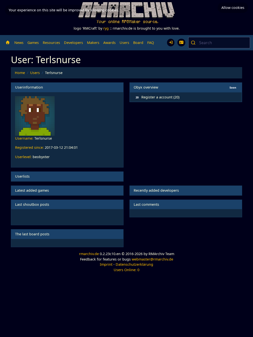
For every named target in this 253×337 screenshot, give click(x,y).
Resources (51, 42)
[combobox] (219, 42)
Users (124, 42)
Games (33, 42)
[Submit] (194, 42)
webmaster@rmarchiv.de (152, 259)
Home (20, 72)
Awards (109, 42)
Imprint (106, 264)
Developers (73, 42)
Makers (93, 42)
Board (138, 42)
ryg (106, 28)
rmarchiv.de (89, 253)
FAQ (150, 42)
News (18, 42)
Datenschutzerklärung (134, 264)
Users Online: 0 (126, 269)
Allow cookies (232, 7)
